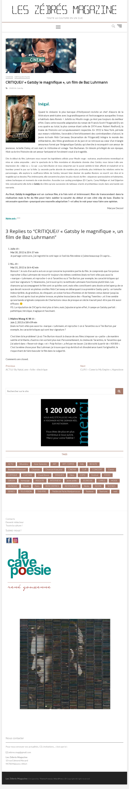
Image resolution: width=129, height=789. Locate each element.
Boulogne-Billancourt (17, 469)
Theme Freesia (46, 779)
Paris (37, 486)
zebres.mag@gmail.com (19, 752)
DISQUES (59, 475)
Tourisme (103, 491)
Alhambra (23, 464)
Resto (86, 486)
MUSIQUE (12, 486)
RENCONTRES (52, 486)
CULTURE (27, 475)
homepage (25, 480)
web (115, 491)
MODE (114, 480)
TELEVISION (26, 491)
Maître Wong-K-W (20, 318)
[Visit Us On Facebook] (9, 538)
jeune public (72, 480)
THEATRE (42, 491)
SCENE (98, 486)
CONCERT (97, 469)
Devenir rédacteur (15, 522)
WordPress (59, 779)
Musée (26, 486)
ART (54, 464)
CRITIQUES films (22, 77)
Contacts (10, 519)
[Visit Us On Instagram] (15, 538)
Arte (82, 464)
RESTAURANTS (71, 486)
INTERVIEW (55, 480)
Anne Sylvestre (40, 464)
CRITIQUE (12, 475)
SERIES (11, 491)
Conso (111, 469)
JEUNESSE (88, 480)
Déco (72, 475)
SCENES (111, 486)
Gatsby (20, 88)
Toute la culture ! (14, 525)
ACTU (10, 464)
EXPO (82, 475)
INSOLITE (40, 480)
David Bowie (43, 475)
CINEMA (9, 77)
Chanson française (54, 469)
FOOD (107, 475)
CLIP (84, 469)
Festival (94, 475)
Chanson (36, 469)
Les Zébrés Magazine (16, 778)
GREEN (11, 480)
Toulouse (89, 491)
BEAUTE (93, 464)
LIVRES (102, 480)
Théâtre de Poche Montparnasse (66, 491)
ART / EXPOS (68, 464)
